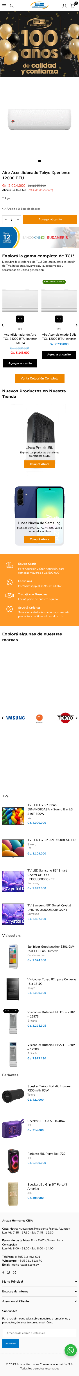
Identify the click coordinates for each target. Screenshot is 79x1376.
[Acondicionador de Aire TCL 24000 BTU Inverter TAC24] (20, 301)
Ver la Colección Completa (40, 378)
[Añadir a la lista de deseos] (20, 319)
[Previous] (6, 44)
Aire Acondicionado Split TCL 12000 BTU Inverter (59, 337)
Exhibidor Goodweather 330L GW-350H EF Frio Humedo (51, 949)
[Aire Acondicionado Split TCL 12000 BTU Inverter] (59, 301)
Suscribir (10, 1343)
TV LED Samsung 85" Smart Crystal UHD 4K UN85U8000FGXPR (47, 874)
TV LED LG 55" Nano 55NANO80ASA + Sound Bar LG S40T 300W (50, 809)
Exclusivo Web (54, 281)
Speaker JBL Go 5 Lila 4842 (46, 1121)
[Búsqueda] (12, 5)
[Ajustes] (64, 5)
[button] (72, 5)
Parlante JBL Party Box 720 (46, 1154)
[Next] (73, 44)
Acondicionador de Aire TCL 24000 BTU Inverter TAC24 (20, 339)
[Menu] (4, 5)
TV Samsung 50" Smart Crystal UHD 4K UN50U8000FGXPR (49, 907)
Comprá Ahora (39, 464)
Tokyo (6, 198)
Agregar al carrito (20, 363)
